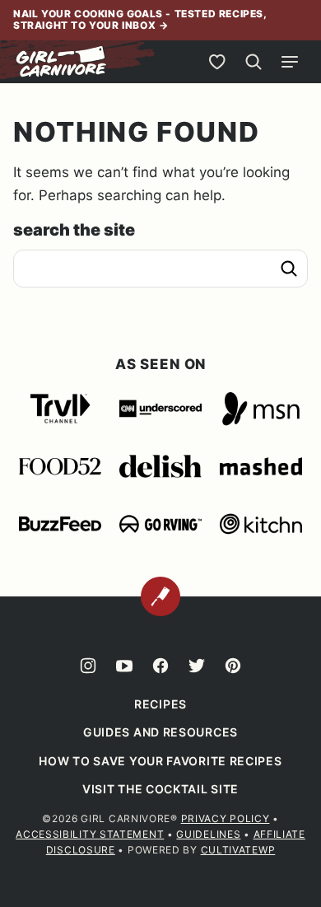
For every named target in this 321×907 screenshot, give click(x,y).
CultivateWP (238, 850)
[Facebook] (160, 666)
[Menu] (290, 61)
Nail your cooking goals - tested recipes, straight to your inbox (140, 19)
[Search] (253, 61)
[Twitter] (197, 666)
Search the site (74, 230)
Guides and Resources (160, 732)
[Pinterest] (233, 666)
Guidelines (208, 834)
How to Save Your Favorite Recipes (160, 761)
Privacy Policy (225, 818)
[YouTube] (124, 666)
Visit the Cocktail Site (160, 789)
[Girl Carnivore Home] (61, 61)
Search (289, 268)
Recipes (160, 704)
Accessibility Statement (90, 834)
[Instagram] (88, 666)
